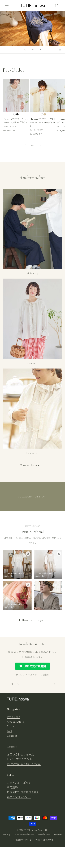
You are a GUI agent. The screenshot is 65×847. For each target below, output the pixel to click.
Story (10, 726)
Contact (12, 735)
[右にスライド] (40, 145)
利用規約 (12, 787)
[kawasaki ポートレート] (48, 595)
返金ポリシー (44, 834)
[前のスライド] (25, 49)
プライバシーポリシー (20, 782)
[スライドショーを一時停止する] (61, 49)
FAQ (9, 731)
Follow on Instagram (32, 620)
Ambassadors (15, 721)
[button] (7, 5)
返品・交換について (19, 796)
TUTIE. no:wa (30, 830)
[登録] (54, 684)
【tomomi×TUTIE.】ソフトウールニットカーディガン (43, 122)
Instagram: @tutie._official (24, 764)
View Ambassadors (32, 465)
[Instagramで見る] (28, 553)
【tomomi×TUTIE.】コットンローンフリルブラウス (15, 121)
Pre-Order (13, 717)
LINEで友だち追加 (35, 666)
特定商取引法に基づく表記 (23, 792)
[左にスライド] (25, 145)
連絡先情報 (48, 839)
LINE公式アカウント (19, 759)
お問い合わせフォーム (20, 754)
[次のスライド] (40, 49)
